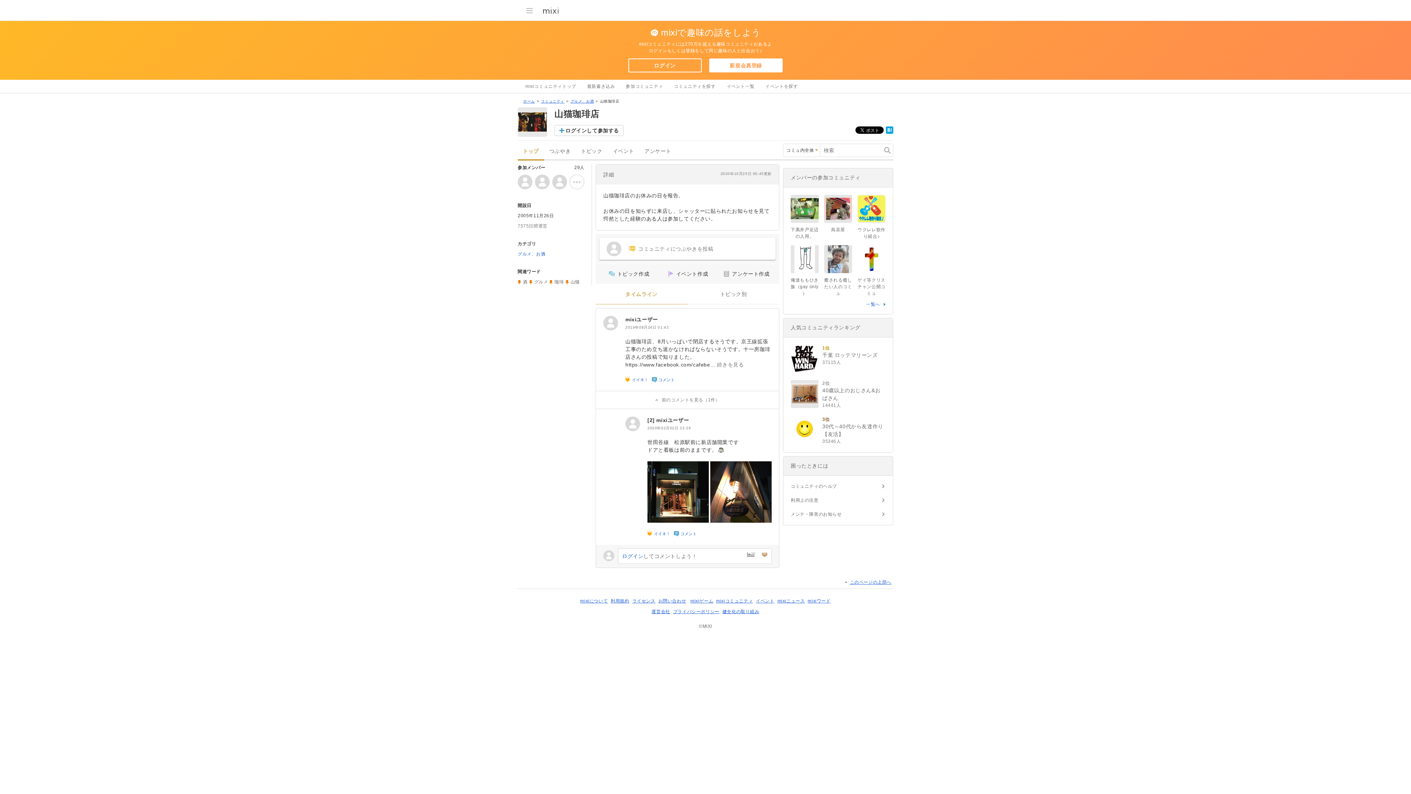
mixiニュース (791, 601)
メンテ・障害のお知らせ (816, 514)
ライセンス (644, 601)
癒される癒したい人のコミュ (838, 287)
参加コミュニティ (644, 86)
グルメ (541, 282)
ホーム (529, 101)
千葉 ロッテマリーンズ (850, 355)
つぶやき (560, 151)
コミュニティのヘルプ (814, 486)
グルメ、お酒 (582, 101)
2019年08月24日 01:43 (647, 327)
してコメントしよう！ (659, 556)
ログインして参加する (592, 130)
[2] (651, 420)
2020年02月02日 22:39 (669, 428)
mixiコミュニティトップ (550, 86)
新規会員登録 (746, 65)
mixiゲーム (701, 601)
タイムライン (641, 294)
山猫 (575, 282)
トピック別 (733, 294)
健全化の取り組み (741, 611)
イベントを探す (781, 86)
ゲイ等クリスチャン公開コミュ (872, 287)
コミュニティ (552, 101)
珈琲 (559, 282)
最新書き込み (601, 86)
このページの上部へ (870, 582)
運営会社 (660, 611)
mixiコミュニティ (734, 601)
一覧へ (873, 304)
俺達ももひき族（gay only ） (805, 287)
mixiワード (819, 601)
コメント (666, 380)
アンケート (658, 151)
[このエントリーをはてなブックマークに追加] (889, 132)
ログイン (664, 65)
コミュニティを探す (694, 86)
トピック (591, 151)
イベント (623, 151)
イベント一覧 (741, 86)
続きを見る (730, 365)
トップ (531, 151)
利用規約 (620, 601)
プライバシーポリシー (696, 611)
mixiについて (594, 601)
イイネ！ (640, 380)
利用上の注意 (805, 500)
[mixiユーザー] (610, 323)
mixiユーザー (641, 319)
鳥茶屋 (838, 229)
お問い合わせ (672, 601)
